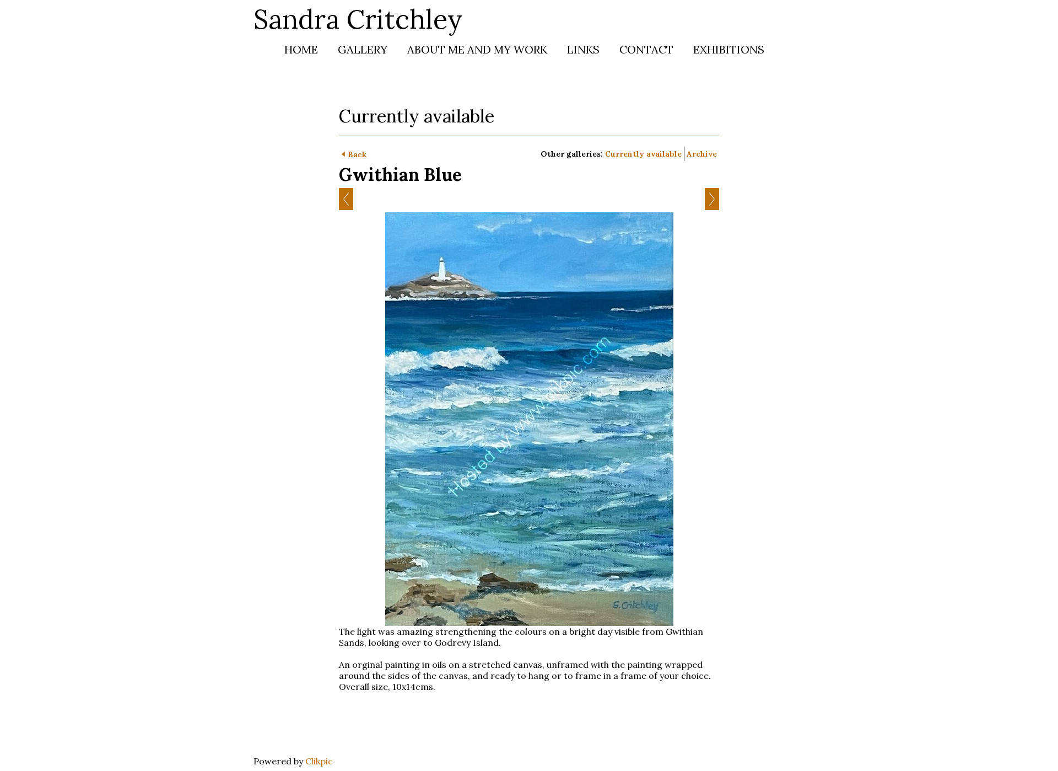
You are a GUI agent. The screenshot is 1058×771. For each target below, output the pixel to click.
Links (583, 49)
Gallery (362, 49)
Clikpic (319, 761)
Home (301, 49)
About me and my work (477, 49)
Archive (702, 154)
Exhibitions (728, 49)
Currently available (643, 154)
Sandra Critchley (357, 19)
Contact (646, 49)
